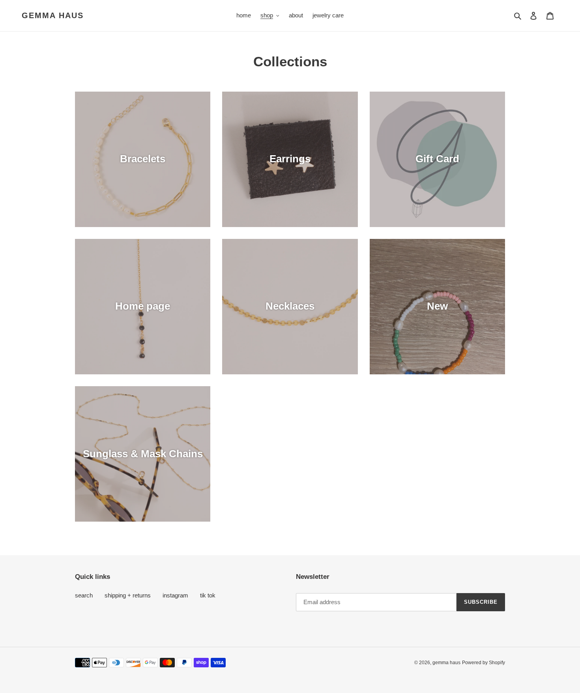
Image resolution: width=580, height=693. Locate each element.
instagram (175, 595)
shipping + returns (128, 595)
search (84, 595)
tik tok (207, 595)
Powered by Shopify (483, 662)
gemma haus (53, 15)
